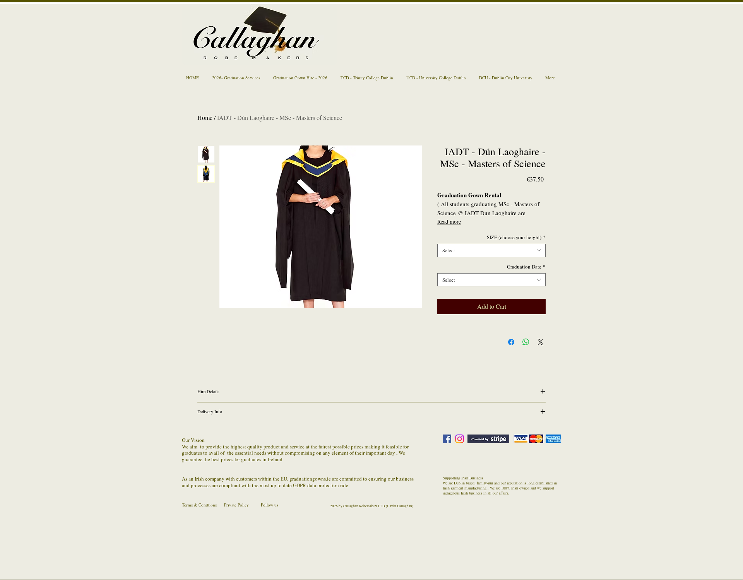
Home (204, 117)
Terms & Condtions (199, 505)
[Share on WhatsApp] (526, 342)
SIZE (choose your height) (516, 237)
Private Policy (236, 505)
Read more (449, 221)
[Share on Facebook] (511, 342)
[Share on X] (540, 342)
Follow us (269, 505)
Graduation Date (526, 266)
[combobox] (491, 250)
